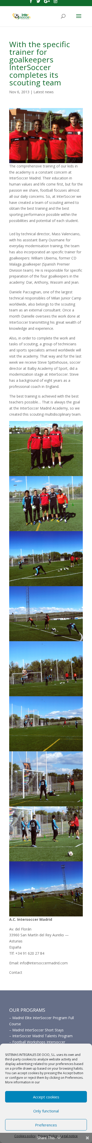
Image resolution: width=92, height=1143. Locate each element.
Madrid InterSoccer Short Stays (38, 1030)
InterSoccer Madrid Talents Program (42, 1035)
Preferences (46, 1124)
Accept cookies (46, 1096)
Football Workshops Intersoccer (38, 1042)
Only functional (46, 1110)
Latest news (43, 91)
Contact (15, 972)
